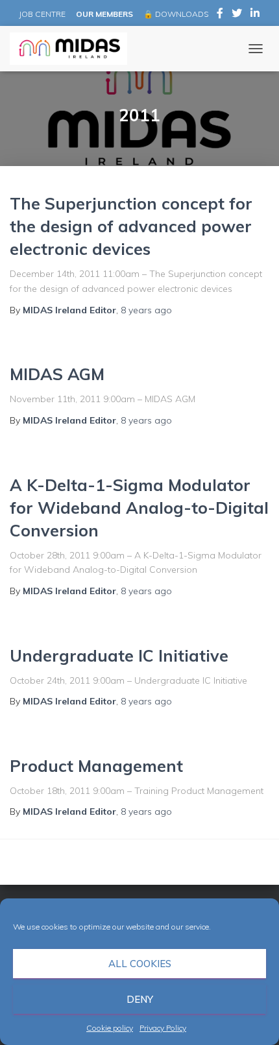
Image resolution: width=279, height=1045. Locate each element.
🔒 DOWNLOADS (175, 14)
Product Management (96, 766)
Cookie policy (109, 1028)
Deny (140, 999)
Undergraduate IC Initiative (119, 655)
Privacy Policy (163, 1028)
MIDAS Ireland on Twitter (237, 15)
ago (146, 310)
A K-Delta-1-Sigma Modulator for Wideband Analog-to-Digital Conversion (139, 507)
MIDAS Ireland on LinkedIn (255, 15)
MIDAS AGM (57, 374)
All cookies (139, 963)
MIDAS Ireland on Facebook (220, 15)
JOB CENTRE (41, 14)
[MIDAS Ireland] (73, 48)
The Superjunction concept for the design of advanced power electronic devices (131, 226)
